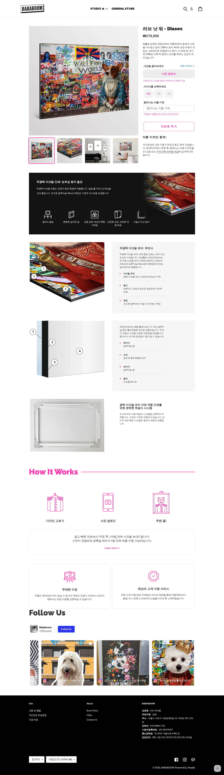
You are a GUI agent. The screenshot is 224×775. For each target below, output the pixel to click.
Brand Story (92, 710)
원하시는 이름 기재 (154, 102)
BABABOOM (167, 767)
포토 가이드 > (187, 66)
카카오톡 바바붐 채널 (168, 151)
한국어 (36, 759)
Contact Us (92, 719)
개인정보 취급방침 (38, 715)
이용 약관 (33, 719)
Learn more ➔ (112, 548)
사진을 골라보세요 (154, 66)
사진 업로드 (169, 73)
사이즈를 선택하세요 (155, 86)
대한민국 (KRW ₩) (60, 759)
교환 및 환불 (35, 710)
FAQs (89, 715)
